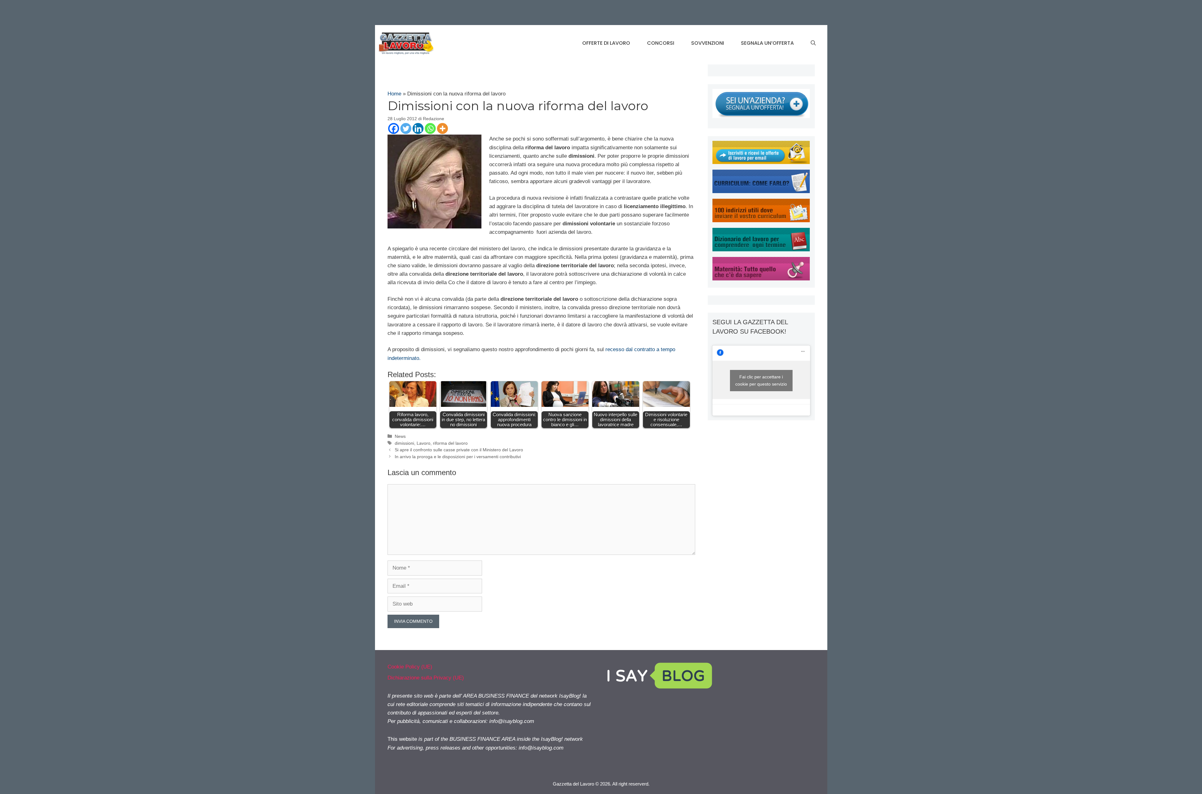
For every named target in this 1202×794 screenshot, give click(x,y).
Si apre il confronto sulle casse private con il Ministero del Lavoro (459, 449)
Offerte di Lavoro (606, 43)
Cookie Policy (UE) (410, 667)
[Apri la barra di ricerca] (813, 43)
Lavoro (423, 443)
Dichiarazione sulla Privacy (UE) (426, 678)
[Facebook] (393, 128)
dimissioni (404, 443)
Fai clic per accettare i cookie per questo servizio (761, 380)
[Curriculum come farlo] (761, 191)
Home (394, 94)
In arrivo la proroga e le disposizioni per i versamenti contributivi (458, 456)
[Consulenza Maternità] (761, 279)
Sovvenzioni (707, 43)
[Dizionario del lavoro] (761, 250)
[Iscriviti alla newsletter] (761, 162)
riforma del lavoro (450, 443)
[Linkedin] (418, 128)
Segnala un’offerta (767, 43)
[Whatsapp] (430, 128)
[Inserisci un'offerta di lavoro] (761, 116)
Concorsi (660, 43)
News (400, 436)
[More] (442, 128)
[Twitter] (405, 128)
